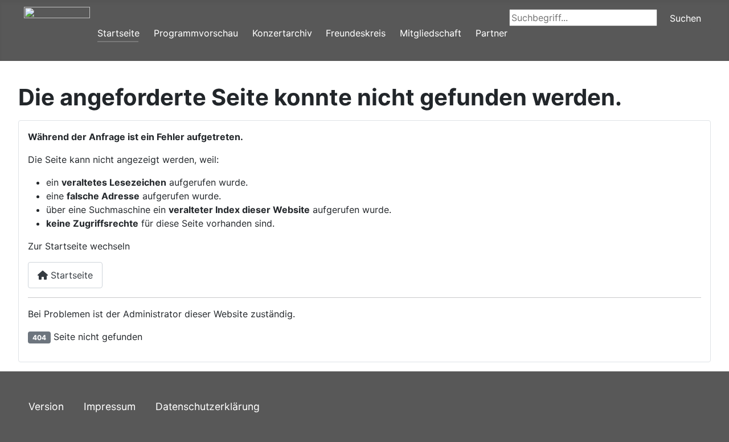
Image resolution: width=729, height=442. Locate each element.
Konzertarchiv (282, 33)
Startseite (118, 33)
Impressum (110, 406)
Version (46, 406)
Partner (491, 33)
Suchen (685, 18)
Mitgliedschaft (430, 33)
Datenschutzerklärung (207, 406)
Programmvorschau (196, 33)
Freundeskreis (356, 33)
